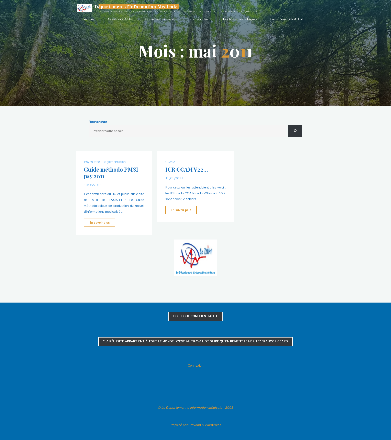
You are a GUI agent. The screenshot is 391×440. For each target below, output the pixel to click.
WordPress (213, 425)
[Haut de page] (375, 424)
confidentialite (195, 316)
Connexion (195, 365)
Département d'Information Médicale (136, 6)
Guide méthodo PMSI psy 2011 (111, 173)
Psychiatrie (92, 161)
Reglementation (114, 161)
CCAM (170, 161)
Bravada (194, 425)
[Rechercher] (295, 131)
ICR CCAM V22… (186, 169)
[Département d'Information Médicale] (84, 8)
